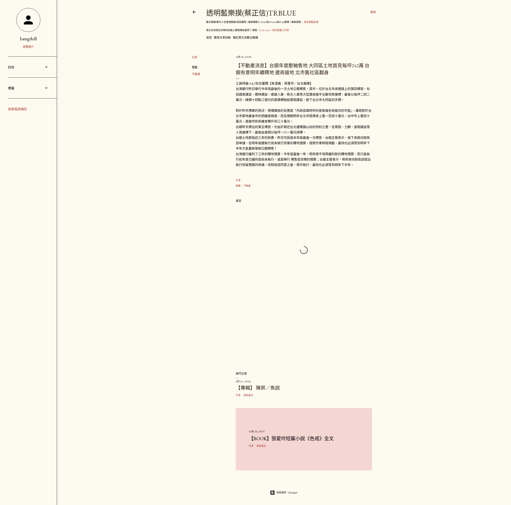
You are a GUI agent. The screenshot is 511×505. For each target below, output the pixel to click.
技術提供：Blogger (287, 492)
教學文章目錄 (222, 37)
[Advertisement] (304, 333)
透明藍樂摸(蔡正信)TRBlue (251, 13)
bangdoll (28, 39)
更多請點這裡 (311, 22)
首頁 (209, 37)
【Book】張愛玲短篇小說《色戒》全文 (291, 438)
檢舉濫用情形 (17, 109)
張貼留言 (248, 395)
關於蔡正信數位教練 (245, 37)
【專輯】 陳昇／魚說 (258, 388)
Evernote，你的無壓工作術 (274, 30)
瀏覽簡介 (28, 46)
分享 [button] (194, 57)
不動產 (196, 74)
